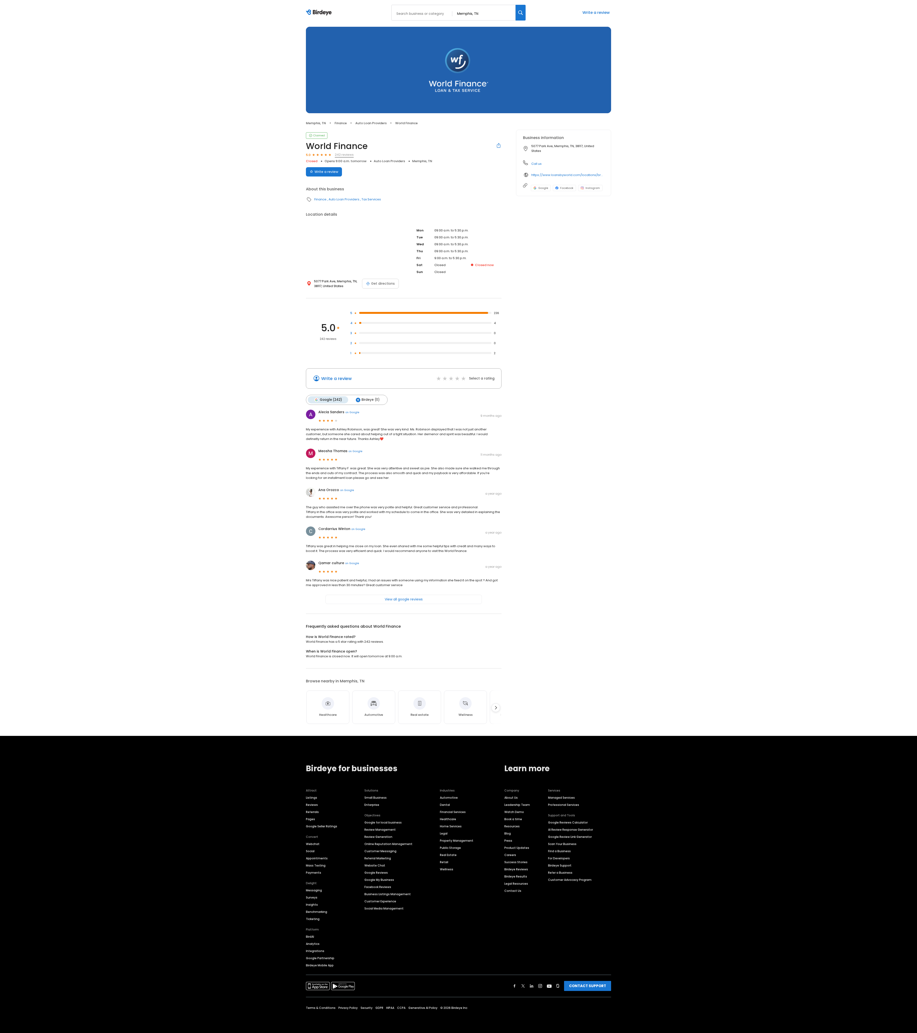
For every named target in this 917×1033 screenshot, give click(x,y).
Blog (507, 833)
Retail (444, 862)
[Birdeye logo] (319, 12)
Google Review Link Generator (570, 837)
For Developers (559, 858)
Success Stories (516, 862)
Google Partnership (320, 958)
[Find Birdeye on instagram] (540, 986)
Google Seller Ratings (321, 826)
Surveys (311, 897)
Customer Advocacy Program (570, 880)
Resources (512, 826)
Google (543, 188)
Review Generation (378, 837)
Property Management (456, 841)
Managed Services (561, 798)
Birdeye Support (559, 865)
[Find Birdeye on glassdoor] (557, 986)
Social (310, 851)
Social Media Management (384, 908)
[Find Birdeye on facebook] (515, 986)
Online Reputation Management (388, 844)
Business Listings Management (387, 894)
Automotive (449, 798)
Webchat (313, 844)
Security (367, 1008)
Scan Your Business (562, 844)
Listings (311, 798)
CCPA (401, 1008)
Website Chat (374, 865)
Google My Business (379, 880)
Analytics (313, 944)
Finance (341, 123)
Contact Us (512, 891)
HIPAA (390, 1008)
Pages (310, 819)
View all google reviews (404, 599)
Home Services (451, 826)
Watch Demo (514, 812)
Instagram (593, 188)
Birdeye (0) (370, 399)
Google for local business (383, 822)
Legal (444, 833)
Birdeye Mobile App (320, 965)
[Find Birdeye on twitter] (523, 986)
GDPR (379, 1008)
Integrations (315, 951)
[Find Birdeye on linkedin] (531, 986)
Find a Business (559, 851)
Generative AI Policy (422, 1008)
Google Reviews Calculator (568, 822)
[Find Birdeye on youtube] (549, 986)
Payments (313, 873)
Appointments (317, 858)
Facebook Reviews (377, 887)
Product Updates (516, 848)
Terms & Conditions (321, 1008)
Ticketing (313, 919)
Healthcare (448, 819)
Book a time (513, 819)
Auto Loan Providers (371, 123)
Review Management (380, 830)
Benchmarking (316, 912)
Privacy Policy (348, 1008)
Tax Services (371, 199)
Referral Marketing (377, 858)
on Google (352, 412)
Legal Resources (516, 884)
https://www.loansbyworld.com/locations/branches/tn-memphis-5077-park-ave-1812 (567, 175)
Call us (536, 163)
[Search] (521, 13)
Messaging (314, 890)
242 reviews (344, 154)
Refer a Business (560, 873)
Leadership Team (517, 805)
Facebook (566, 188)
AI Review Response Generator (570, 830)
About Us (511, 798)
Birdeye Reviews (516, 869)
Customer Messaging (380, 851)
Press (508, 841)
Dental (445, 805)
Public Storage (450, 848)
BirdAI (310, 937)
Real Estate (448, 855)
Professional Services (563, 805)
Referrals (312, 812)
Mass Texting (315, 865)
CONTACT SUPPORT (587, 985)
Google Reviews (376, 873)
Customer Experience (380, 901)
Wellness (446, 869)
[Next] (495, 707)
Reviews (312, 805)
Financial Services (453, 812)
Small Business (375, 798)
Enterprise (371, 805)
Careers (510, 855)
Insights (312, 905)
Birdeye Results (515, 876)
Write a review (596, 12)
